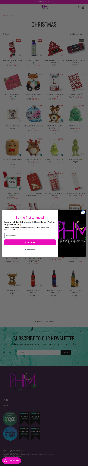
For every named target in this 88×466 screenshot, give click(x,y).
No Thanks (30, 249)
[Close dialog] (83, 212)
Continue (30, 242)
